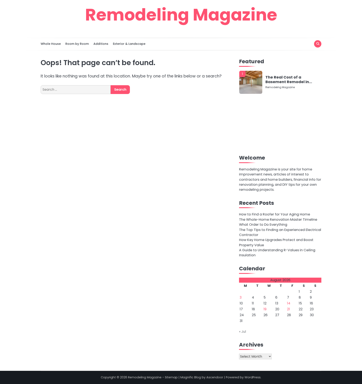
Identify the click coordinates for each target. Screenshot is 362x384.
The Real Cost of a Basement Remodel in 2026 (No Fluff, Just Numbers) (287, 79)
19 (265, 309)
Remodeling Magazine (181, 14)
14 (288, 303)
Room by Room (77, 44)
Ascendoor (214, 377)
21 (288, 309)
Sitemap (171, 377)
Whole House (51, 44)
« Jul (242, 331)
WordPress (252, 377)
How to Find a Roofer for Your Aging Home (274, 214)
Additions (100, 44)
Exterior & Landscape (129, 44)
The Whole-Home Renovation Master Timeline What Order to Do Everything (278, 222)
